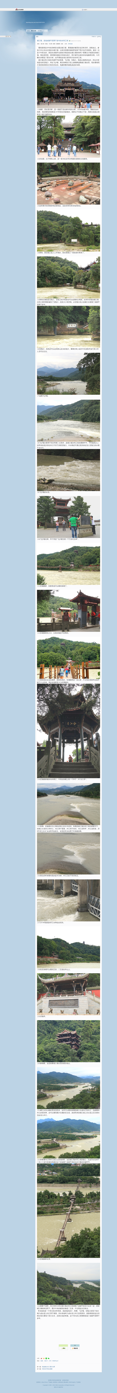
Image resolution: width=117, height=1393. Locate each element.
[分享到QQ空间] (44, 1358)
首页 (28, 30)
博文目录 (33, 30)
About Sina (44, 1382)
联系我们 (55, 1382)
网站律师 (66, 1382)
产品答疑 (78, 1382)
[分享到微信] (48, 1358)
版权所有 (61, 1387)
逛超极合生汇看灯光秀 (48, 1366)
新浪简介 (38, 1382)
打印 (50, 1361)
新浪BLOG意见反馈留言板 (54, 1380)
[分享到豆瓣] (46, 1358)
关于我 (39, 30)
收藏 (42, 1361)
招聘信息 (60, 1382)
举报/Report (55, 1361)
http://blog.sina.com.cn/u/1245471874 (35, 22)
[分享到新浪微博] (41, 1358)
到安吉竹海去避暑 (47, 1369)
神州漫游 (70, 43)
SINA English (72, 1382)
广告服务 (50, 1382)
